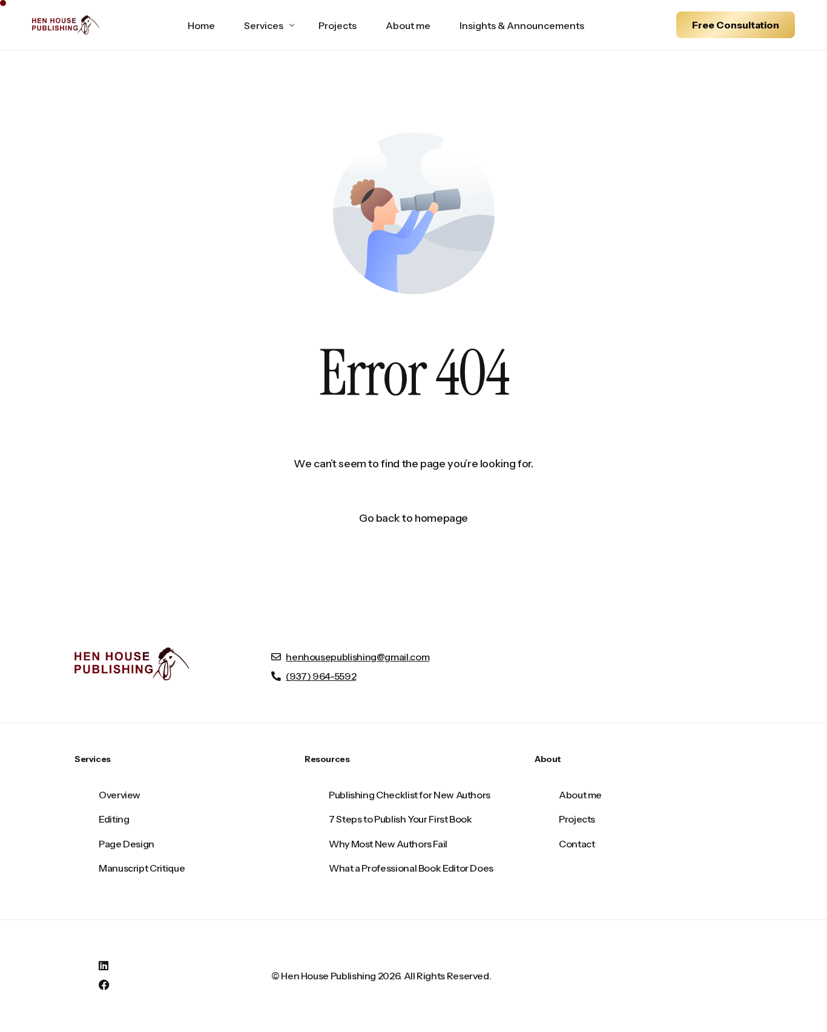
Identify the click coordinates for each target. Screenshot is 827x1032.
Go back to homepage (413, 518)
